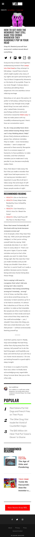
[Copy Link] (24, 57)
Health (4, 10)
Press (25, 528)
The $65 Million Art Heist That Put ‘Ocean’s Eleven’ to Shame (20, 433)
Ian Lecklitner (11, 10)
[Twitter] (6, 57)
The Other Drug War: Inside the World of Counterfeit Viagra (19, 422)
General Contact (17, 531)
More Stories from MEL (17, 507)
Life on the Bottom (16, 197)
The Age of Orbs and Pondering (23, 464)
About (10, 528)
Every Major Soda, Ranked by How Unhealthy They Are (16, 203)
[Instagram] (29, 57)
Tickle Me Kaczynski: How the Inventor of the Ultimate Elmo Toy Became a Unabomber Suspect (24, 486)
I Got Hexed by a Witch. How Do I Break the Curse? (16, 211)
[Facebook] (10, 57)
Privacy (17, 528)
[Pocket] (20, 57)
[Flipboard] (15, 57)
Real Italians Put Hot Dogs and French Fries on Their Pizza (20, 411)
